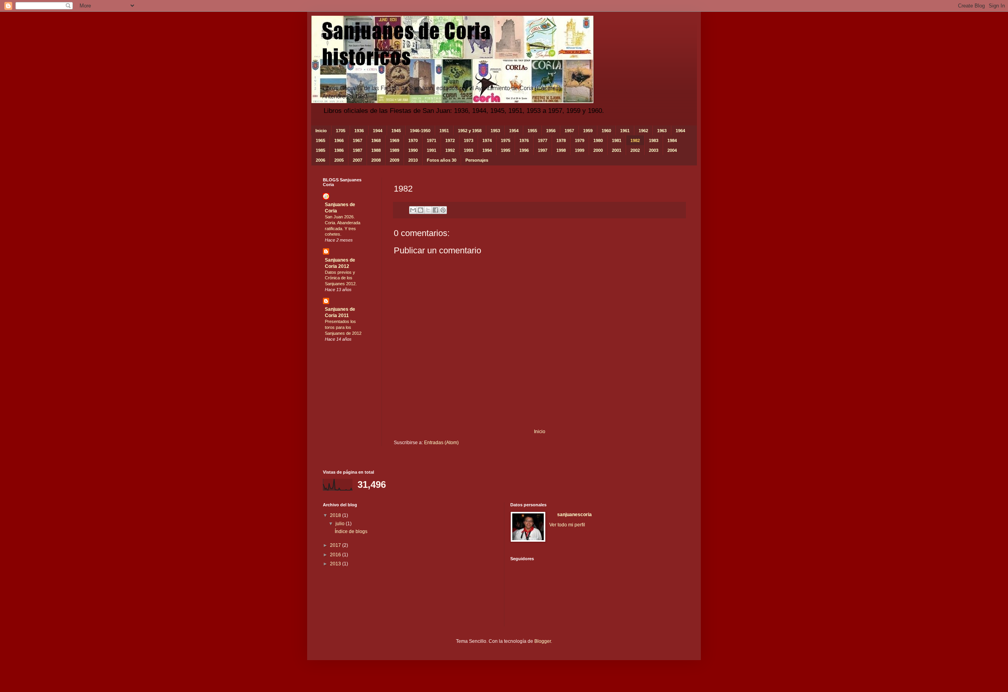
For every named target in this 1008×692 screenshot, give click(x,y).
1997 (542, 150)
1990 (413, 150)
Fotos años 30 (441, 160)
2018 (336, 515)
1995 (505, 150)
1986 (339, 150)
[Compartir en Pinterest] (443, 210)
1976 (524, 140)
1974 (487, 140)
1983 (653, 140)
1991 (431, 150)
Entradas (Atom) (441, 442)
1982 (635, 140)
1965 (320, 140)
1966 (339, 140)
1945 (396, 130)
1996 (524, 150)
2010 (413, 160)
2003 (653, 150)
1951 (444, 130)
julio (340, 523)
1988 (376, 150)
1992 (450, 150)
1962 (643, 130)
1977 (542, 140)
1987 (357, 150)
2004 (672, 150)
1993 (468, 150)
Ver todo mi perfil (567, 525)
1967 (357, 140)
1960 (606, 130)
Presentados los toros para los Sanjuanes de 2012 (343, 327)
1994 (487, 150)
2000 (598, 150)
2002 (635, 150)
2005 (339, 160)
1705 (340, 130)
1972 (450, 140)
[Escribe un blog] (420, 210)
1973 (468, 140)
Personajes (476, 160)
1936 (359, 130)
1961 (625, 130)
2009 (394, 160)
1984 (672, 140)
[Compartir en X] (428, 210)
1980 (598, 140)
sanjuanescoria (574, 514)
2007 (357, 160)
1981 (616, 140)
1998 (561, 150)
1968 (376, 140)
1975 (505, 140)
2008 (376, 160)
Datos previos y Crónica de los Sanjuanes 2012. (341, 278)
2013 (336, 564)
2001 (616, 150)
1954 (514, 130)
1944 (377, 130)
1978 (561, 140)
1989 (394, 150)
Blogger (542, 641)
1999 (579, 150)
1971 (431, 140)
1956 (551, 130)
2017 (336, 545)
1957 (569, 130)
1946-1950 (420, 130)
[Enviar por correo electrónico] (413, 210)
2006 (320, 160)
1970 (413, 140)
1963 (662, 130)
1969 (394, 140)
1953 (495, 130)
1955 (532, 130)
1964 (680, 130)
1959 (588, 130)
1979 (579, 140)
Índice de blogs (351, 531)
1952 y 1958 (470, 130)
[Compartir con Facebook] (435, 210)
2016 (336, 554)
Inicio (321, 130)
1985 (320, 150)
